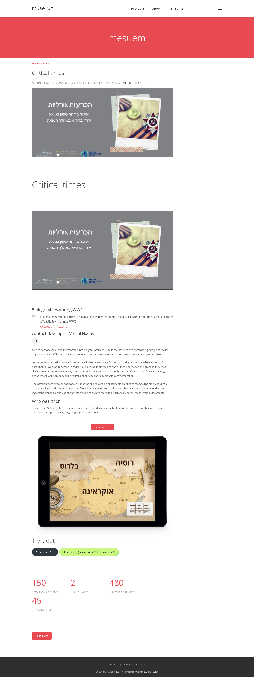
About (157, 8)
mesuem (45, 63)
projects (138, 8)
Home (35, 63)
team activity (103, 82)
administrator (43, 82)
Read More (42, 635)
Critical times (48, 72)
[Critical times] (103, 135)
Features (177, 8)
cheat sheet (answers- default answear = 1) (89, 552)
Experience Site (45, 552)
